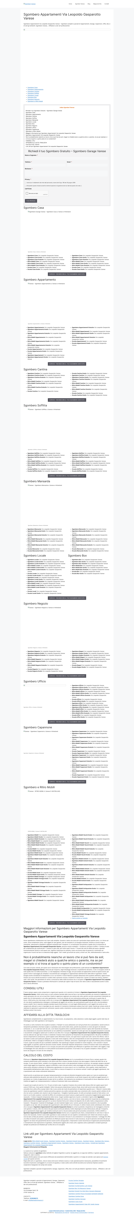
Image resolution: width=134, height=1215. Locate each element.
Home (70, 4)
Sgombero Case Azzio (75, 1201)
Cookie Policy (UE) (70, 1211)
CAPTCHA (28, 189)
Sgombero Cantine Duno (76, 1196)
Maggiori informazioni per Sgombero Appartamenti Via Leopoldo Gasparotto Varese (51, 133)
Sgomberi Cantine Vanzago (77, 1199)
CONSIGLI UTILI (30, 141)
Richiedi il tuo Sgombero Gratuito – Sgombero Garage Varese (44, 110)
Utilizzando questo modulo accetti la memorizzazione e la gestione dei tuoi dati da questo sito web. (54, 185)
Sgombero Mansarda (32, 120)
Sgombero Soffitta (33, 93)
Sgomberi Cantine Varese (57, 1141)
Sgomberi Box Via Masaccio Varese (80, 1188)
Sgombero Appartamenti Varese (51, 1143)
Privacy (28, 179)
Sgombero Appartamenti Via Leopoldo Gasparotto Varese (43, 135)
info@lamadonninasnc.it (35, 1200)
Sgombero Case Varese (82, 1143)
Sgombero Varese (68, 1143)
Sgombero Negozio (33, 99)
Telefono (28, 162)
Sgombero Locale (33, 95)
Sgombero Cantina (33, 91)
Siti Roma (91, 1212)
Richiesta (28, 169)
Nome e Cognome (31, 155)
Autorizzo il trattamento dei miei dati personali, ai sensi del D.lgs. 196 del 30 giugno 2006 (51, 182)
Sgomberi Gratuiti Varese (74, 1141)
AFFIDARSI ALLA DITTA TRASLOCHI (36, 142)
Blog (89, 4)
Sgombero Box (32, 97)
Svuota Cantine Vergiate (76, 1180)
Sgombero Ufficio (31, 127)
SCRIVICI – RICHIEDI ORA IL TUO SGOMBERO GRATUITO (67, 274)
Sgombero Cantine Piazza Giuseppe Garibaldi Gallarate (86, 1194)
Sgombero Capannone (32, 129)
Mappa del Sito (97, 4)
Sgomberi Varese (80, 4)
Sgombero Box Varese (102, 1141)
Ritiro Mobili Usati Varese (40, 1141)
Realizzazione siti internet (62, 1212)
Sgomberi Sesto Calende (76, 1183)
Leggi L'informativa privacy (56, 1211)
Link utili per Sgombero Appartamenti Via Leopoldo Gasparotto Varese (47, 146)
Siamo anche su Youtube (80, 918)
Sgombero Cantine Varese (32, 1143)
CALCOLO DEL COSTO (32, 144)
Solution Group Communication (78, 1212)
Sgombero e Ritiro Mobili (35, 101)
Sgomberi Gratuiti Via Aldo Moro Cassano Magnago (85, 1191)
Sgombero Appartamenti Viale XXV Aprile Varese (84, 1204)
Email (69, 162)
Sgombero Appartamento (35, 89)
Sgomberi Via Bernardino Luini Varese (80, 1186)
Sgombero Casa (33, 87)
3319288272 (34, 1198)
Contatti (107, 4)
